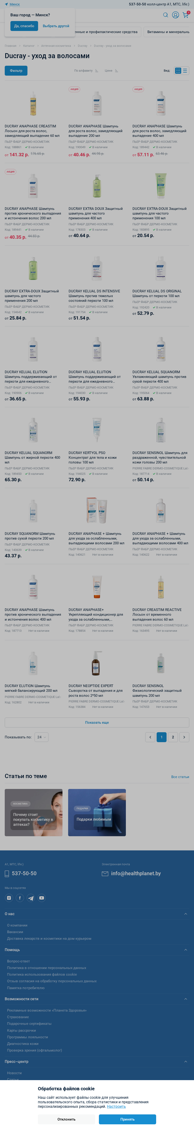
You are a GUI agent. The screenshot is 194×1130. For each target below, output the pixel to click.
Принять (127, 1119)
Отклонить (66, 1119)
